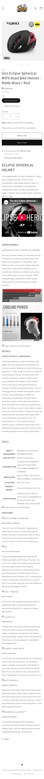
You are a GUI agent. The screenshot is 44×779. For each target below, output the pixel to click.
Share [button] (7, 739)
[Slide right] (27, 65)
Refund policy (37, 770)
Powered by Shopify (25, 770)
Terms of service (29, 774)
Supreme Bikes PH (12, 770)
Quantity (5, 111)
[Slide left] (16, 65)
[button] (3, 8)
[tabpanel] (22, 630)
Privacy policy (16, 774)
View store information (13, 157)
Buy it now (22, 142)
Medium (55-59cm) (13, 106)
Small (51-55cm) (11, 100)
